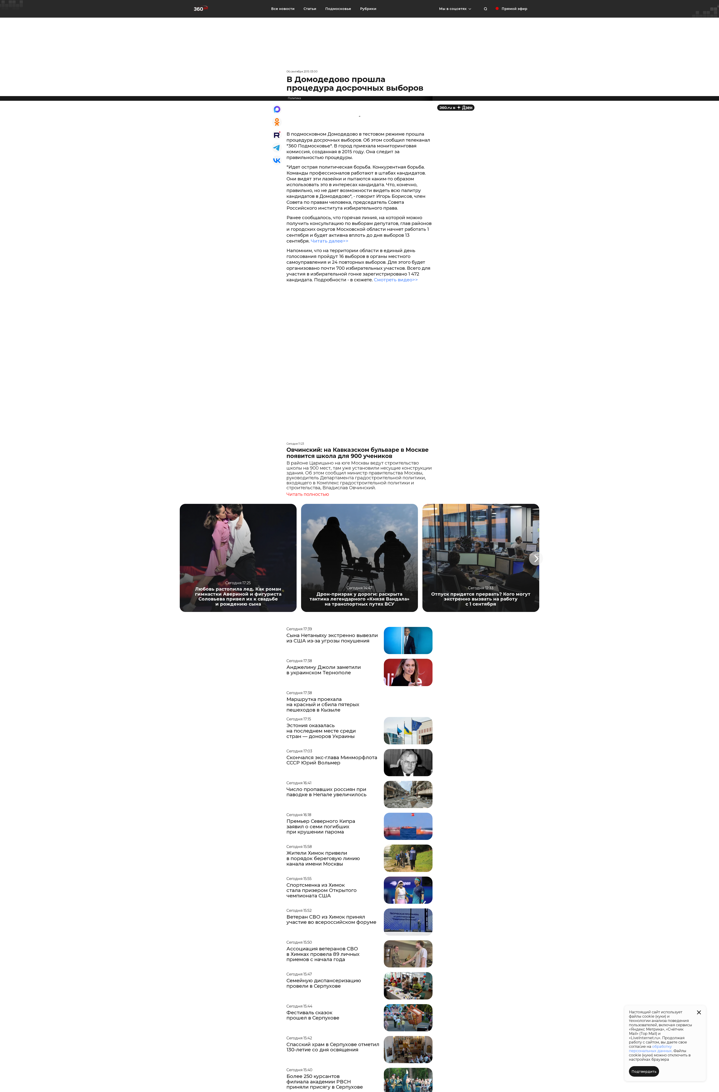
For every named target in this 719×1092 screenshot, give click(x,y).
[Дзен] (455, 108)
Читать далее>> (329, 241)
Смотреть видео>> (396, 279)
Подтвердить (644, 1072)
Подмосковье (338, 9)
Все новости (283, 9)
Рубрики (368, 9)
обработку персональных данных (650, 1048)
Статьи (310, 9)
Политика (294, 98)
